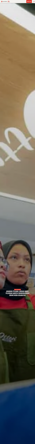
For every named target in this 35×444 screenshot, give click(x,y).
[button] (29, 1)
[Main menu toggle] (34, 2)
